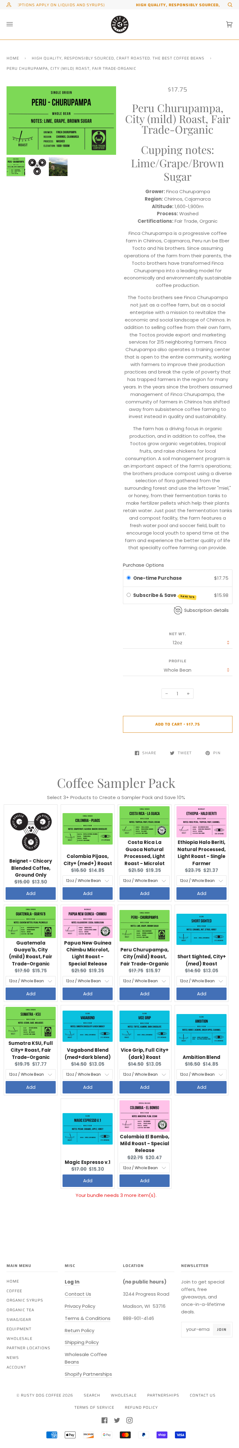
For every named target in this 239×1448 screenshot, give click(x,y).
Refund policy (141, 1407)
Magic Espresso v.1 (87, 1162)
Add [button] (30, 893)
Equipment (19, 1329)
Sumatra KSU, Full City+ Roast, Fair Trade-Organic (30, 1050)
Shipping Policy (82, 1342)
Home (13, 58)
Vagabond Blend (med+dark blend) (88, 1053)
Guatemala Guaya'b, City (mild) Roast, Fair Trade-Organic (30, 953)
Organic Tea (20, 1310)
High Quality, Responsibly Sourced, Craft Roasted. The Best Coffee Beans (118, 58)
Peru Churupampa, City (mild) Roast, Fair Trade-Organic (144, 956)
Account (16, 1367)
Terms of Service (94, 1407)
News (13, 1357)
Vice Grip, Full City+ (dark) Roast (145, 1053)
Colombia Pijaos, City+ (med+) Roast (87, 859)
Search (92, 1395)
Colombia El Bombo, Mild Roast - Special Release (144, 1143)
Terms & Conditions (87, 1318)
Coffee (14, 1291)
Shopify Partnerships (88, 1374)
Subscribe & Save (164, 595)
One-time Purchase (157, 578)
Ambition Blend (201, 1057)
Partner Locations (28, 1348)
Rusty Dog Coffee (41, 1395)
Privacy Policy (80, 1306)
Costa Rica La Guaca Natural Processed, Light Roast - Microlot (144, 852)
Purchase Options (143, 565)
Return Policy (79, 1330)
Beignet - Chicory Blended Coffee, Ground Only (30, 868)
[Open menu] (16, 24)
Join (222, 1329)
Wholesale (19, 1338)
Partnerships (163, 1395)
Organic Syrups (25, 1300)
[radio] (129, 578)
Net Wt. (177, 634)
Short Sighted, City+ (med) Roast (201, 960)
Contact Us (78, 1294)
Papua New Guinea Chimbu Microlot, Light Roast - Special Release (87, 953)
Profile (177, 661)
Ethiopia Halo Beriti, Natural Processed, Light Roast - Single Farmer (201, 852)
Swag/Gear (19, 1319)
